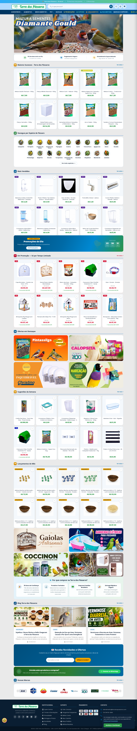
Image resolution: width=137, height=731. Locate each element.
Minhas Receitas (68, 724)
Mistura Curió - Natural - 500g (68, 91)
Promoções (70, 12)
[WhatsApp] (15, 716)
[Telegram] (31, 716)
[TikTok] (35, 716)
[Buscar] (111, 6)
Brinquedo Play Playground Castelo (24, 317)
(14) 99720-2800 (108, 712)
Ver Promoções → (33, 248)
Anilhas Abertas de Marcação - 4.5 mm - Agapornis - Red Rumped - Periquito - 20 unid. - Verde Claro (46, 491)
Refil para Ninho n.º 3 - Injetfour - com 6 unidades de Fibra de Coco (46, 522)
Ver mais (120, 392)
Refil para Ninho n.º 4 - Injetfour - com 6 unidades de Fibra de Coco (24, 522)
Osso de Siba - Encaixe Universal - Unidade (68, 198)
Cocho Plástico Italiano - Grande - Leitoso (112, 198)
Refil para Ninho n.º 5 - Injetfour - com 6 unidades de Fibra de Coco (113, 491)
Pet (51, 12)
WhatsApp (91, 1)
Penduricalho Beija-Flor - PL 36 (46, 317)
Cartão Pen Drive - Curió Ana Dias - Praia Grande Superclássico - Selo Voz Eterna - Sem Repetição (24, 419)
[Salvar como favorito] (32, 71)
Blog (45, 724)
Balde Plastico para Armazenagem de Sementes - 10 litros (46, 123)
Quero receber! (83, 660)
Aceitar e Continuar (113, 725)
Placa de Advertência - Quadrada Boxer (91, 317)
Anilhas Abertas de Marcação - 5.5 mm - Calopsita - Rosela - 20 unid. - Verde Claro (90, 491)
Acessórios (16, 12)
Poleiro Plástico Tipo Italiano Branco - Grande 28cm (46, 198)
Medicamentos (41, 12)
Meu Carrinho (67, 718)
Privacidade (48, 715)
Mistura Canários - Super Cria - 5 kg (46, 450)
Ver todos (120, 65)
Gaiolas (59, 12)
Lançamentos (93, 12)
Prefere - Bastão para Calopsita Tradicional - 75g (90, 450)
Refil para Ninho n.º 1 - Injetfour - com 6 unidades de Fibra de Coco (91, 522)
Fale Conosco (67, 709)
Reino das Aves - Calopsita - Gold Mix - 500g (68, 283)
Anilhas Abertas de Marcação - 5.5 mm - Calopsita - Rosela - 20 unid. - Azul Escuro (68, 491)
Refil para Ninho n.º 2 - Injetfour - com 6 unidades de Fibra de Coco (68, 522)
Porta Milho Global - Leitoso (90, 198)
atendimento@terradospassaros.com (114, 709)
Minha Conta (67, 715)
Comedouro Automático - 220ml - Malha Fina (24, 229)
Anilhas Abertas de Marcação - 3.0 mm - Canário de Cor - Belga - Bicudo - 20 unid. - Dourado (24, 491)
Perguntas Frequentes (70, 712)
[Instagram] (19, 716)
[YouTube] (27, 716)
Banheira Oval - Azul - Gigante (113, 418)
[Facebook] (23, 716)
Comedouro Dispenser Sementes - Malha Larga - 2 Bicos (68, 419)
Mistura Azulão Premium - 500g (24, 91)
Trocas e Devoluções (51, 712)
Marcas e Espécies (121, 12)
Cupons (81, 12)
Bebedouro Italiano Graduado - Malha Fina (46, 229)
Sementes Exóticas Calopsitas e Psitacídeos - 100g (68, 123)
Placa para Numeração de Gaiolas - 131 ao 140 (68, 450)
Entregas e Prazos (50, 718)
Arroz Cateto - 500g (91, 122)
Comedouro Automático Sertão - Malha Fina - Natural (68, 229)
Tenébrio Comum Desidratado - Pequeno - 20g (112, 123)
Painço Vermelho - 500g (24, 122)
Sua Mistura (107, 12)
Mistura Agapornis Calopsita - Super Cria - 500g (91, 92)
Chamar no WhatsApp (110, 671)
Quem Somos (48, 709)
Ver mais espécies (68, 163)
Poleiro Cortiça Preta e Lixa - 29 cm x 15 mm (112, 450)
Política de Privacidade (99, 728)
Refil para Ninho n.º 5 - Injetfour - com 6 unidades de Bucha (113, 522)
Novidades (47, 721)
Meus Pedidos (67, 721)
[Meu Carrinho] (124, 6)
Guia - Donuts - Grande (113, 282)
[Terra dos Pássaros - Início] (29, 6)
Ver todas (120, 680)
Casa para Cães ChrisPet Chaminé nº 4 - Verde (90, 283)
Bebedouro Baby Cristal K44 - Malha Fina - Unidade (24, 198)
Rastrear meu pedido (75, 1)
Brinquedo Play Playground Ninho (68, 317)
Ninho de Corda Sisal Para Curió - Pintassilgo (91, 229)
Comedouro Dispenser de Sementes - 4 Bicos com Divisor (113, 229)
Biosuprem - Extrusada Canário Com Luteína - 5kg (112, 317)
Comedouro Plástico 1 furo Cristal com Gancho (46, 419)
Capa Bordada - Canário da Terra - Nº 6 (24, 283)
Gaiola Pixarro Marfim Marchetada (46, 283)
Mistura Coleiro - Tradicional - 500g (113, 92)
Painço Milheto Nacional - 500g (46, 91)
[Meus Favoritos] (116, 6)
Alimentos (28, 12)
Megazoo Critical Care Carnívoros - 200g (90, 419)
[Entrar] (120, 6)
